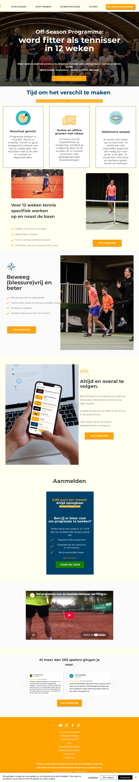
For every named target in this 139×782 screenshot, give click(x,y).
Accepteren (125, 777)
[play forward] (111, 684)
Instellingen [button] (93, 777)
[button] (93, 6)
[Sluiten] (135, 777)
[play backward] (27, 684)
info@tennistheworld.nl (62, 772)
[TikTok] (78, 725)
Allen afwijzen (108, 777)
